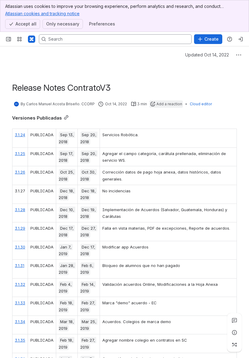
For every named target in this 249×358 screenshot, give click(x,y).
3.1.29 (20, 228)
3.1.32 (20, 284)
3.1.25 (20, 153)
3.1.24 (20, 134)
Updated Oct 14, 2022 (207, 54)
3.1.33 (20, 302)
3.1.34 (20, 321)
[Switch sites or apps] (19, 39)
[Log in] (240, 39)
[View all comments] (234, 320)
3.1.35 (20, 340)
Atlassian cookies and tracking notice (42, 13)
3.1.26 (20, 172)
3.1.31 (19, 265)
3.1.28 (20, 209)
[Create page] (234, 345)
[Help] (229, 39)
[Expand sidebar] (8, 39)
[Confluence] (31, 39)
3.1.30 (20, 247)
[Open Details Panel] (234, 332)
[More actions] (239, 55)
